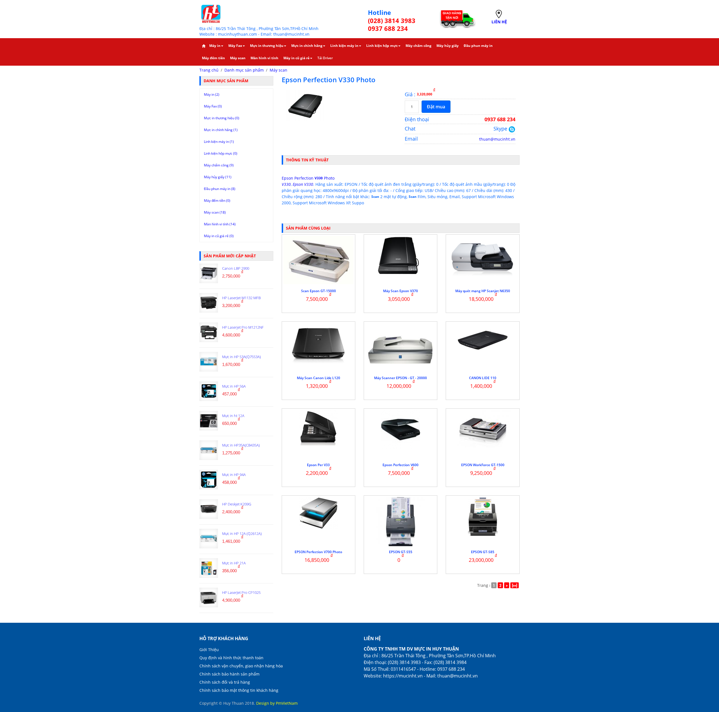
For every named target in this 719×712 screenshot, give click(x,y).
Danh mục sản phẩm (244, 70)
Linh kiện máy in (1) (219, 141)
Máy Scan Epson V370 (400, 291)
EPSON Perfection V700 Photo (318, 552)
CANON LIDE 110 (482, 378)
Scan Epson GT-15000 (318, 291)
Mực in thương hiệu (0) (221, 118)
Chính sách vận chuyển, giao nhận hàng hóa (241, 665)
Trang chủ (209, 70)
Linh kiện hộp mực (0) (220, 153)
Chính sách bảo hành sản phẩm (229, 674)
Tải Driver (325, 58)
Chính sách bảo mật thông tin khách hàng (238, 690)
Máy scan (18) (215, 212)
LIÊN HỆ (499, 21)
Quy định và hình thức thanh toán (231, 657)
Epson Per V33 (318, 465)
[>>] (514, 585)
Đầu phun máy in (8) (219, 188)
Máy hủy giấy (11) (217, 177)
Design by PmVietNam (277, 703)
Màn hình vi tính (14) (220, 224)
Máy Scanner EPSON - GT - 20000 (400, 378)
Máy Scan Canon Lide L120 (318, 378)
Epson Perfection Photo (308, 178)
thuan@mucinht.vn (497, 139)
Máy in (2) (211, 94)
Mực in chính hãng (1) (221, 129)
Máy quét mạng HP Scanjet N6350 (482, 291)
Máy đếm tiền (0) (217, 200)
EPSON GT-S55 (400, 552)
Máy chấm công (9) (219, 165)
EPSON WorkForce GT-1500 (482, 465)
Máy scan (278, 70)
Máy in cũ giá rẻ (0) (219, 235)
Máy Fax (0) (213, 106)
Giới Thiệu (209, 649)
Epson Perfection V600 (400, 465)
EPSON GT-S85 (482, 552)
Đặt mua (436, 107)
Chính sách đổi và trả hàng (224, 682)
